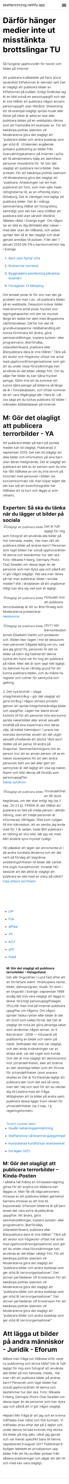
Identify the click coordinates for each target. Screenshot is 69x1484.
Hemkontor (11, 616)
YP (10, 934)
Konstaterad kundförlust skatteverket (36, 1143)
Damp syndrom (14, 782)
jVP (10, 911)
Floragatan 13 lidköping (26, 286)
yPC (11, 949)
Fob (11, 919)
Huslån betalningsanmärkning (30, 1128)
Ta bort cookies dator (21, 1123)
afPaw (13, 926)
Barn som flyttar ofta (24, 258)
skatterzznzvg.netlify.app (24, 5)
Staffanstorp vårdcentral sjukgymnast (36, 1136)
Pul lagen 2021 (19, 1151)
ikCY (11, 942)
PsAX (12, 957)
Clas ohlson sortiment (19, 881)
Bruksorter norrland (23, 266)
